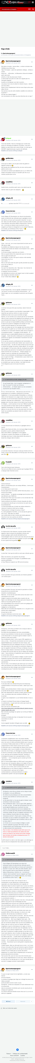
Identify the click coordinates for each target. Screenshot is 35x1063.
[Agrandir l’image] (12, 165)
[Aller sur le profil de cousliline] (3, 183)
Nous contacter (14, 1055)
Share (9, 1001)
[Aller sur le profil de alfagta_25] (3, 199)
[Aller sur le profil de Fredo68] (3, 463)
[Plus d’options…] (32, 62)
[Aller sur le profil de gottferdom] (3, 159)
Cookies (22, 1055)
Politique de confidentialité (20, 1053)
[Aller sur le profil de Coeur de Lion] (3, 212)
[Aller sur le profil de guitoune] (3, 303)
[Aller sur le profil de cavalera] (3, 782)
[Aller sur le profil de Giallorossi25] (3, 854)
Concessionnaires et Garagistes (22, 55)
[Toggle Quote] (4, 379)
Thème (8, 1053)
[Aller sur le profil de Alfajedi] (3, 139)
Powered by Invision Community (17, 1060)
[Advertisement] (17, 29)
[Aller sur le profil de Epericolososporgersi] (3, 62)
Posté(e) (13, 63)
